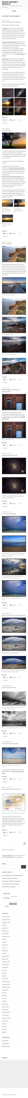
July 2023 (4, 925)
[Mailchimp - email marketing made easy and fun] (6, 906)
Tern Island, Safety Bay (9, 514)
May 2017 (4, 947)
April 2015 (4, 976)
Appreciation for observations (11, 789)
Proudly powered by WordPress (9, 1094)
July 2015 (4, 970)
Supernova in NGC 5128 (9, 455)
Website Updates (6, 1046)
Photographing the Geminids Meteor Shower (12, 875)
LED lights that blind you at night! (9, 878)
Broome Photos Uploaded (10, 743)
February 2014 (5, 1007)
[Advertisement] (14, 1074)
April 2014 (4, 1001)
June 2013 (4, 1026)
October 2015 (5, 964)
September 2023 (6, 922)
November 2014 (6, 984)
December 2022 (6, 936)
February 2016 (5, 956)
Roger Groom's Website (10, 3)
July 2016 (4, 953)
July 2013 (4, 1023)
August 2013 (5, 1021)
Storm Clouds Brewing (9, 687)
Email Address (7, 898)
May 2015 (4, 973)
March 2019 (5, 945)
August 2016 (5, 950)
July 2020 (4, 942)
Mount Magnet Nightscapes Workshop (11, 881)
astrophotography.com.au (8, 855)
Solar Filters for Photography (8, 886)
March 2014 (5, 1004)
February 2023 (5, 931)
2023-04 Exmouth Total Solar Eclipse (10, 884)
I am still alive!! (6, 130)
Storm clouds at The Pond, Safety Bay (13, 615)
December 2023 (6, 916)
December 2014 (6, 981)
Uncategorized (5, 1043)
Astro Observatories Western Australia (11, 176)
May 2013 (4, 1029)
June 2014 (4, 995)
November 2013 (6, 1012)
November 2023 (6, 919)
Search (4, 863)
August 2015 (5, 967)
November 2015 (6, 961)
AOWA (5, 28)
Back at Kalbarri (7, 243)
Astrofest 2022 (5, 59)
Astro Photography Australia (8, 42)
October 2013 (5, 1015)
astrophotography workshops (17, 168)
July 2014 (4, 992)
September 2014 (6, 987)
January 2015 (5, 978)
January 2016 (5, 959)
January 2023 (5, 933)
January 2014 (5, 1009)
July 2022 (4, 939)
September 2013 (6, 1018)
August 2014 (5, 990)
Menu (14, 11)
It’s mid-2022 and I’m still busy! (11, 22)
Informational (5, 1040)
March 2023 (5, 928)
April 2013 (4, 1032)
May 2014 (4, 998)
